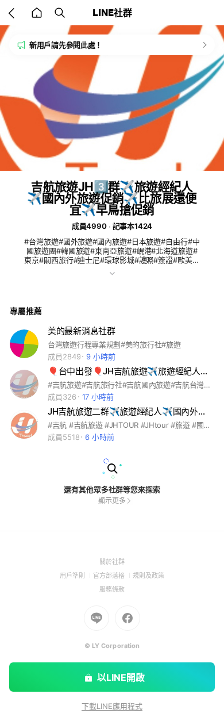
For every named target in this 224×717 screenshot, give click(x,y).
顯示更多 (112, 500)
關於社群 (112, 562)
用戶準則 (76, 576)
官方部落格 (113, 576)
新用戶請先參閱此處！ (65, 44)
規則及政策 (148, 576)
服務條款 (112, 589)
